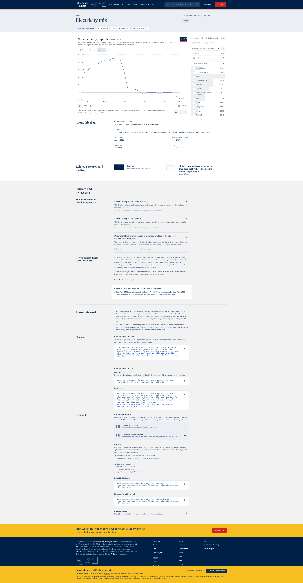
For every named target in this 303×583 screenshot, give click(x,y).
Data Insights (158, 553)
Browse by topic (117, 4)
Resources (143, 4)
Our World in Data (82, 4)
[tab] (83, 50)
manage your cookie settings (156, 578)
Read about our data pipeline (124, 280)
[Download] (176, 112)
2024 (184, 106)
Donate (220, 4)
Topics (155, 545)
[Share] (181, 112)
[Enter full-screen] (185, 112)
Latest (134, 4)
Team (180, 557)
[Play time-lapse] (80, 106)
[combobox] (182, 4)
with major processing (187, 132)
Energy (185, 21)
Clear (222, 53)
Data (128, 4)
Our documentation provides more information (143, 450)
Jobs (180, 561)
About (154, 4)
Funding (181, 553)
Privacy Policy (140, 578)
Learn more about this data (156, 110)
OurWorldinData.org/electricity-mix (89, 113)
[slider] (91, 106)
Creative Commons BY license (135, 327)
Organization (183, 549)
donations (107, 573)
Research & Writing (211, 545)
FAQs (113, 554)
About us (182, 545)
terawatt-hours (153, 124)
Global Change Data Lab (109, 542)
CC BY (103, 113)
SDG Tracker (157, 565)
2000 (85, 106)
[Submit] (197, 4)
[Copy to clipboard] (182, 348)
